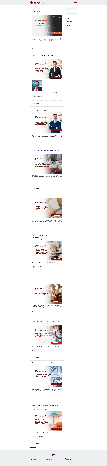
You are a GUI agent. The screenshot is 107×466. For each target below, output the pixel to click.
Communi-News (69, 21)
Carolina (39, 281)
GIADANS (67, 15)
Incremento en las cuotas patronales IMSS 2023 (45, 321)
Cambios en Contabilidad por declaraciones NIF (46, 150)
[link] (53, 454)
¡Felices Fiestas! (36, 280)
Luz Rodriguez (40, 57)
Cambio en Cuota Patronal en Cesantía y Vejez (45, 194)
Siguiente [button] (33, 447)
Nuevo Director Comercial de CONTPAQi (43, 55)
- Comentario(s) (43, 13)
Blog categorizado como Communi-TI (36, 7)
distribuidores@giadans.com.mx (35, 461)
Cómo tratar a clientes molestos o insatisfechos (45, 109)
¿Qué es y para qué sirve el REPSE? (42, 363)
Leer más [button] (33, 45)
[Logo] (31, 2)
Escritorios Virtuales (37, 11)
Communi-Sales (68, 18)
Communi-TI (37, 103)
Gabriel (39, 13)
